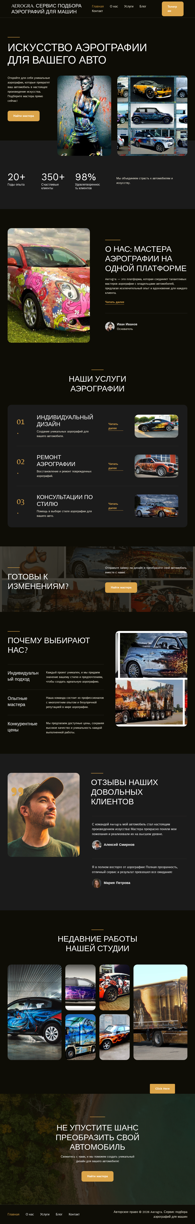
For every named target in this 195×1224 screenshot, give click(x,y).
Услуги (128, 6)
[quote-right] (17, 792)
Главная (98, 6)
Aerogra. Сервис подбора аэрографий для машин (46, 9)
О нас (114, 6)
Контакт (97, 11)
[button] (173, 9)
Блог (143, 6)
